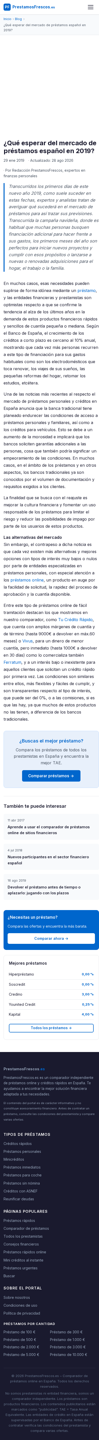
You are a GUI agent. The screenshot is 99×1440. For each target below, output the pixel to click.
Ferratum (12, 662)
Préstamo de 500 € (20, 1339)
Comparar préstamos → (51, 775)
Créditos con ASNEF (21, 1191)
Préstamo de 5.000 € (21, 1354)
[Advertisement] (49, 87)
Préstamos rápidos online (25, 1252)
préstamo (86, 290)
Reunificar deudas (19, 1199)
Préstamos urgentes (21, 1268)
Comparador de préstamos (26, 1228)
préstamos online (27, 580)
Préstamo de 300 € (66, 1332)
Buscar (9, 1276)
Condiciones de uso (20, 1305)
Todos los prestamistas (23, 1236)
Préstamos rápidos (19, 1220)
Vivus (27, 640)
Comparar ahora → (51, 938)
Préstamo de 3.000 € (68, 1347)
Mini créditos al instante (23, 1260)
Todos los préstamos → (51, 1028)
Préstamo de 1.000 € (67, 1339)
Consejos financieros (21, 1244)
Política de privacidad (22, 1313)
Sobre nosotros (17, 1297)
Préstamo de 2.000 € (21, 1347)
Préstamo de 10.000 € (68, 1354)
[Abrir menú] (90, 7)
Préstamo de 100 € (20, 1332)
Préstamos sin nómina (22, 1183)
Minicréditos (14, 1159)
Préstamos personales (22, 1151)
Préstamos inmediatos (22, 1167)
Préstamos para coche (23, 1175)
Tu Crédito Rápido (75, 619)
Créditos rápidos (18, 1143)
